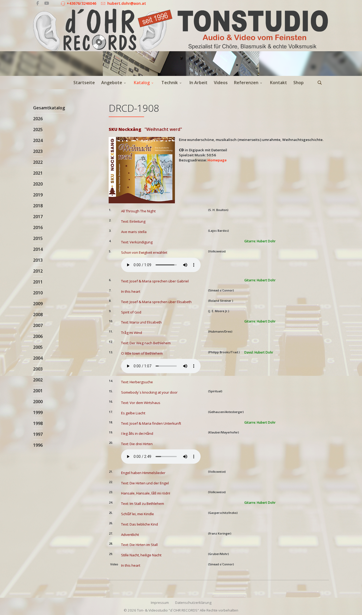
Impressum (160, 602)
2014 (38, 249)
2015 (38, 238)
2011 (38, 282)
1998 (38, 423)
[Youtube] (46, 3)
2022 (38, 162)
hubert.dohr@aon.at (126, 3)
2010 (38, 293)
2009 (38, 304)
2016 (38, 227)
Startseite (84, 82)
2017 (38, 217)
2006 (38, 336)
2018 (38, 206)
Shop (298, 82)
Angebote (111, 82)
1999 (38, 412)
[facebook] (37, 3)
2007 (38, 325)
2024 (38, 140)
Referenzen (246, 82)
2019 (38, 195)
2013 (38, 260)
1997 (38, 434)
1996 (38, 445)
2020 (38, 184)
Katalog (142, 82)
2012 (38, 271)
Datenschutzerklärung (193, 602)
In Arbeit (198, 82)
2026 (38, 119)
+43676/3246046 (81, 3)
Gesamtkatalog (49, 108)
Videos (221, 82)
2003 (38, 369)
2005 (38, 347)
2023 (38, 151)
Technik (169, 82)
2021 (38, 173)
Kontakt (278, 82)
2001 (38, 391)
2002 (38, 380)
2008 (38, 314)
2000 (38, 402)
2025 (38, 129)
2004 (38, 358)
